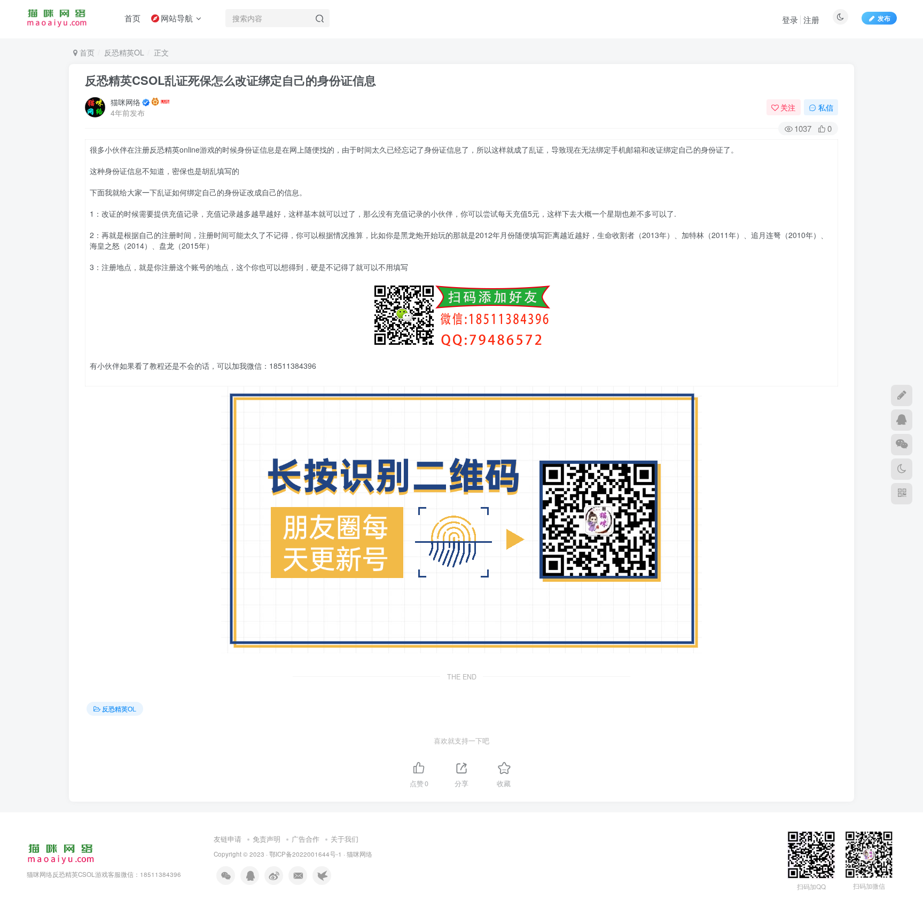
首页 (86, 52)
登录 (790, 19)
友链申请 (227, 839)
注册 (811, 19)
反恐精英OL (124, 52)
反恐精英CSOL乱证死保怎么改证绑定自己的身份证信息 (230, 80)
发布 (884, 17)
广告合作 (305, 839)
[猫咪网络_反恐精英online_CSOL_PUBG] (61, 853)
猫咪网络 (125, 102)
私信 (825, 107)
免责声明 (266, 839)
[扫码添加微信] (901, 444)
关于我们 (344, 839)
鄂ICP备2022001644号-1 (305, 854)
